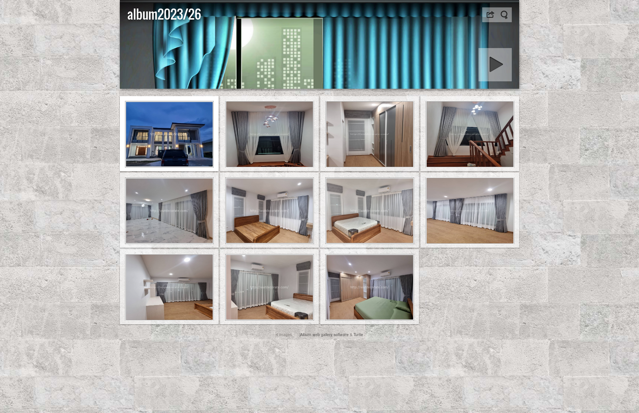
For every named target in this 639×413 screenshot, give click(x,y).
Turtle (358, 334)
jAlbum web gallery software (324, 334)
